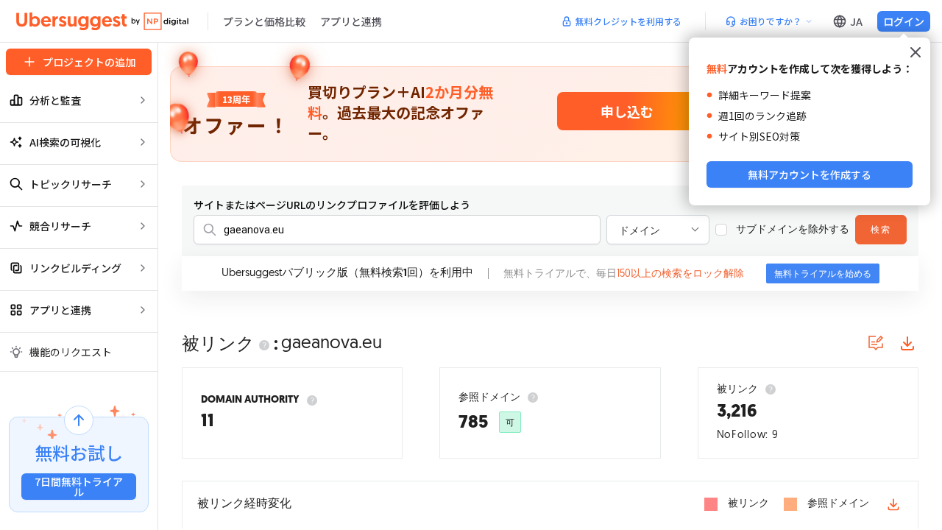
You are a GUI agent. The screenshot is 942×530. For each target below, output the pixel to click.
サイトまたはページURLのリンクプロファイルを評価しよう (332, 204)
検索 (881, 230)
